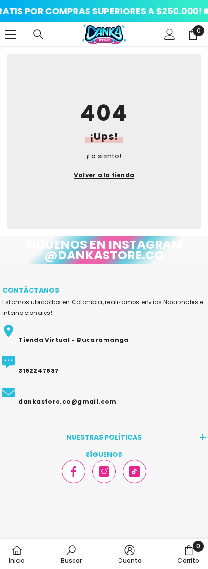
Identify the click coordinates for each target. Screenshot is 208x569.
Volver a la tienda (104, 175)
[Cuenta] (169, 34)
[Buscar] (38, 34)
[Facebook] (73, 471)
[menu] (10, 34)
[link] (71, 554)
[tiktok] (134, 471)
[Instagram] (104, 471)
